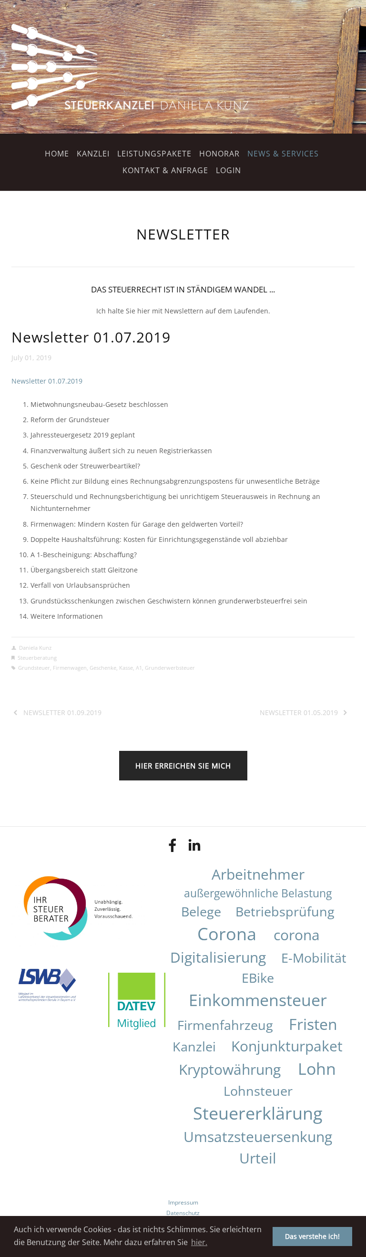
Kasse (126, 667)
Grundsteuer (34, 667)
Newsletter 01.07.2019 (91, 337)
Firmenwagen (70, 667)
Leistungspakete (154, 153)
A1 (139, 667)
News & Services (283, 153)
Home (57, 153)
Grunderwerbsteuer (170, 667)
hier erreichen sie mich (183, 765)
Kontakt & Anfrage (165, 170)
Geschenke (103, 667)
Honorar (219, 153)
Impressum (183, 1202)
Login (228, 170)
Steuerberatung (37, 657)
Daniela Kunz (35, 647)
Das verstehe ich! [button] (312, 1236)
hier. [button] (199, 1242)
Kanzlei (93, 153)
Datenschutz (183, 1213)
